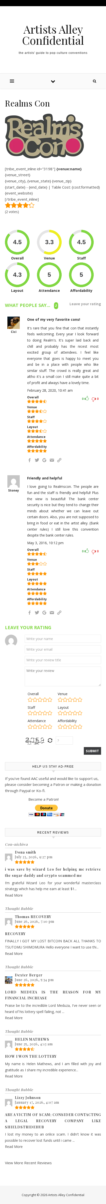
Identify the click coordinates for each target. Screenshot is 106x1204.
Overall (33, 693)
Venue (63, 693)
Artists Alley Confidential (53, 34)
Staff (31, 707)
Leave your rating (85, 304)
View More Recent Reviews (28, 1162)
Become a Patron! (43, 799)
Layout (63, 707)
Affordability (67, 720)
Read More (14, 895)
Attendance (37, 720)
